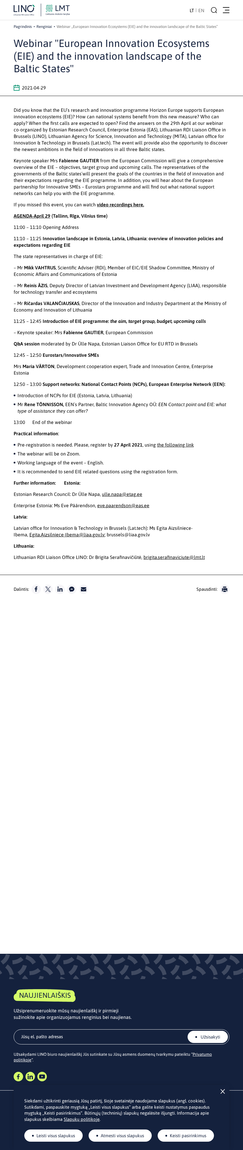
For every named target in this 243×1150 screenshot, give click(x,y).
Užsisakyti (209, 1036)
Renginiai (44, 26)
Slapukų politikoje (82, 1119)
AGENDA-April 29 (32, 216)
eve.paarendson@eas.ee (123, 505)
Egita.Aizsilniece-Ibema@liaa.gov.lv (67, 534)
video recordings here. (120, 204)
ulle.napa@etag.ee (122, 494)
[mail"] (83, 589)
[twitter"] (48, 589)
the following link (175, 444)
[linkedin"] (60, 589)
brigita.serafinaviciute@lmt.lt (174, 557)
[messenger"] (71, 589)
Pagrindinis (23, 26)
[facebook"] (36, 589)
